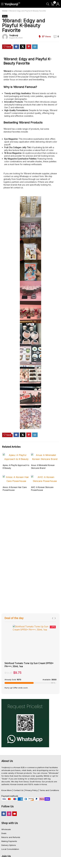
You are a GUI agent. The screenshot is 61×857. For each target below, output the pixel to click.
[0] (52, 4)
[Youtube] (14, 813)
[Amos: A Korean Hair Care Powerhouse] (16, 477)
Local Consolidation (10, 849)
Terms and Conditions (49, 790)
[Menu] (2, 4)
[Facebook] (3, 813)
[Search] (47, 4)
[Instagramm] (9, 813)
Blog (5, 16)
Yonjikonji (13, 35)
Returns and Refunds (10, 837)
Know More (6, 790)
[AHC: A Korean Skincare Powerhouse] (44, 477)
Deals (3, 833)
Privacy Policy (31, 790)
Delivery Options (8, 845)
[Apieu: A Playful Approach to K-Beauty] (16, 455)
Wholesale (6, 829)
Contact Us (18, 790)
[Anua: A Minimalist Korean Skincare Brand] (44, 455)
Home (4, 11)
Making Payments (9, 841)
